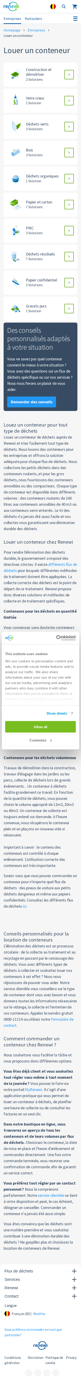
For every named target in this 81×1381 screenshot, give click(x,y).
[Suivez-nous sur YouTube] (55, 1372)
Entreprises (12, 18)
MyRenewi (33, 1089)
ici (24, 906)
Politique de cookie (54, 1360)
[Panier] (74, 6)
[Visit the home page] (11, 6)
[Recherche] (64, 6)
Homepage (12, 30)
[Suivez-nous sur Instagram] (46, 1372)
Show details (57, 713)
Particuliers (33, 18)
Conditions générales (12, 1360)
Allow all (40, 727)
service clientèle (51, 1195)
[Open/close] (75, 19)
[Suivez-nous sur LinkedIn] (37, 1372)
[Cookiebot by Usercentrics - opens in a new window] (57, 638)
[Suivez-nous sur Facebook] (28, 1372)
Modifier (39, 1314)
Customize (37, 740)
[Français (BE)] (53, 6)
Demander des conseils (31, 401)
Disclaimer (36, 1357)
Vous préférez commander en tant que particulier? (33, 1332)
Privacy (71, 1357)
